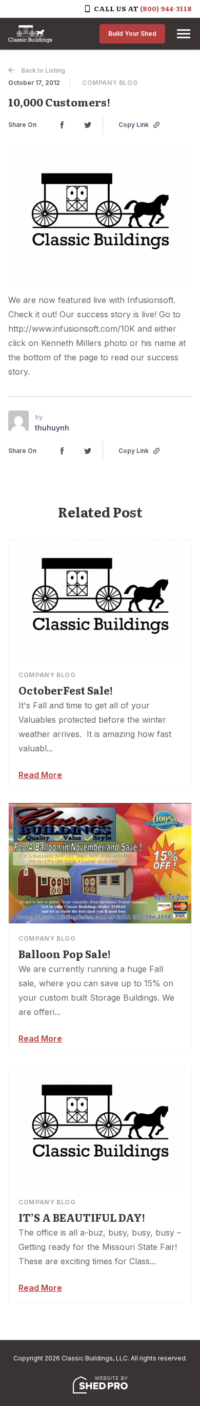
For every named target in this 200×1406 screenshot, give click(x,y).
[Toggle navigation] (183, 34)
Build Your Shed (132, 33)
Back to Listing (42, 70)
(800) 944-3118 (166, 8)
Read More (40, 775)
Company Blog (109, 82)
